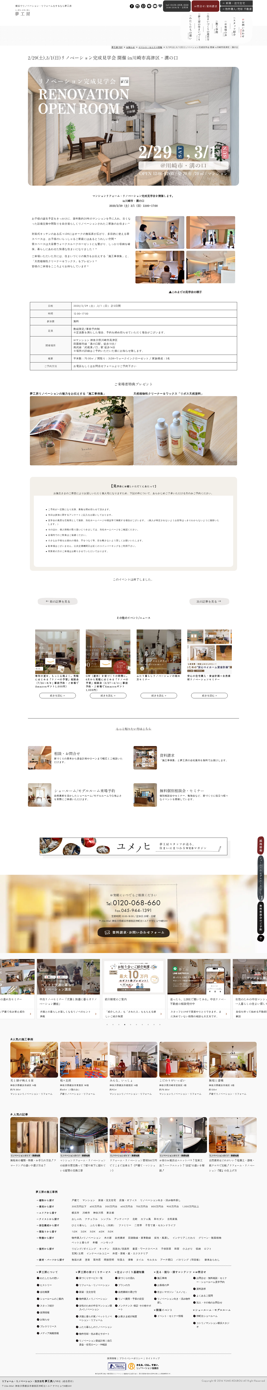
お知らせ (130, 47)
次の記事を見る (207, 601)
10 (160, 1025)
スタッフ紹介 (233, 31)
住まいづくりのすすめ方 (207, 31)
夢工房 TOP (117, 47)
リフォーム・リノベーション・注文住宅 (27, 1381)
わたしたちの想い (189, 30)
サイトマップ (153, 1358)
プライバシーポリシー (131, 1358)
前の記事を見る (60, 601)
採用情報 (111, 1358)
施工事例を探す (216, 30)
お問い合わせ (242, 31)
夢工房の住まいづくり (198, 31)
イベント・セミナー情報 (150, 47)
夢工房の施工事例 (47, 1192)
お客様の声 (225, 31)
